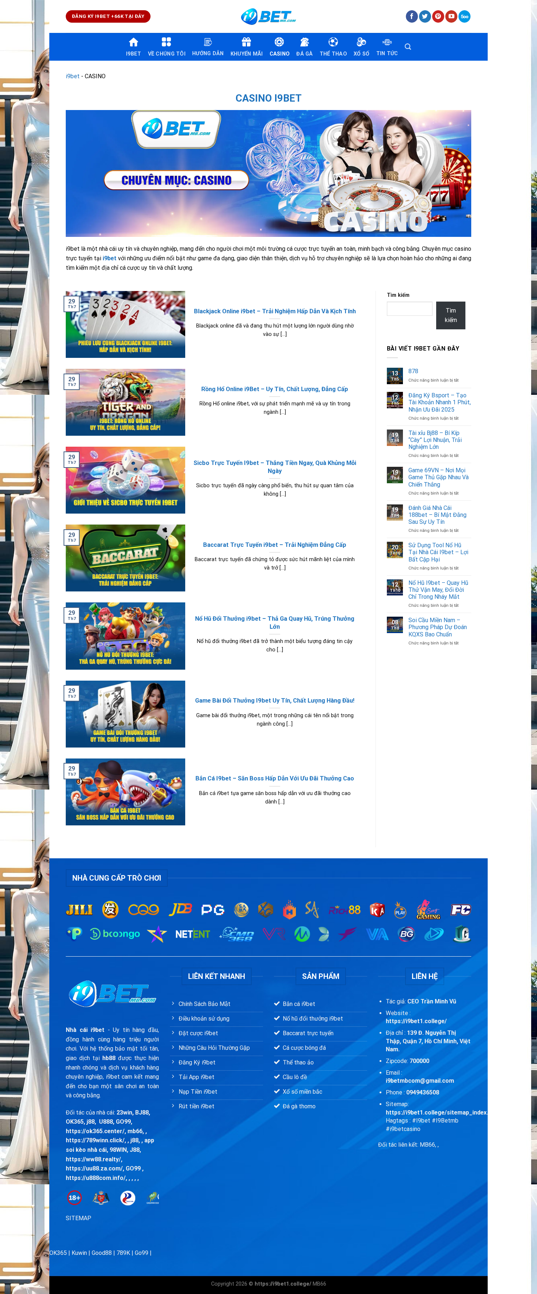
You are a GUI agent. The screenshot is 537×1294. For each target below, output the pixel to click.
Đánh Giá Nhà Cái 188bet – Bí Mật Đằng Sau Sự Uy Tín (437, 514)
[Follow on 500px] (464, 16)
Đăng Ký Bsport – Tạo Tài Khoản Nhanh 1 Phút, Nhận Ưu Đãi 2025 (439, 402)
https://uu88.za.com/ (94, 1168)
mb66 (134, 1131)
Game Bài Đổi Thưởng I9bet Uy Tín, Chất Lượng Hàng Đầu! (274, 700)
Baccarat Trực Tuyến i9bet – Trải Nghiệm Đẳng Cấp (274, 544)
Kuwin (79, 1252)
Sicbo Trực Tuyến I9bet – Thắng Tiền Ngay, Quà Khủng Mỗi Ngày (275, 466)
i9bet (73, 76)
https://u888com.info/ (96, 1177)
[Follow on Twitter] (425, 16)
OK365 (75, 1121)
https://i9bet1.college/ (416, 1021)
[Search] (408, 46)
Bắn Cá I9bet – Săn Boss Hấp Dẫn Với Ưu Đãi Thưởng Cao (274, 778)
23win (124, 1112)
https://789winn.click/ (95, 1140)
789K (123, 1252)
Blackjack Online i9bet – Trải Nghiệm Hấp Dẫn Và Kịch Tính (275, 311)
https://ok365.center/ (95, 1131)
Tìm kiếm (398, 295)
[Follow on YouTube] (451, 16)
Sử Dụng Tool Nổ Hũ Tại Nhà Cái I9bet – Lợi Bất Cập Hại (438, 552)
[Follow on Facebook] (412, 16)
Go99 (141, 1252)
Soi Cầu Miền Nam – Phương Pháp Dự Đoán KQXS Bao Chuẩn (437, 627)
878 (413, 371)
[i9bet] (269, 16)
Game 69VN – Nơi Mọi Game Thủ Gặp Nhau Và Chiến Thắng (438, 477)
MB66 (319, 1284)
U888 (106, 1121)
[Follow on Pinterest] (438, 16)
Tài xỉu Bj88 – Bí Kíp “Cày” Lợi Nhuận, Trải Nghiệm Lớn (435, 440)
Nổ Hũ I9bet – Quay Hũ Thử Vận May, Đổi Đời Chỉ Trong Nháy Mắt (438, 589)
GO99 (123, 1121)
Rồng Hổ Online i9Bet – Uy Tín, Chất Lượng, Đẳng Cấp (274, 389)
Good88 (102, 1252)
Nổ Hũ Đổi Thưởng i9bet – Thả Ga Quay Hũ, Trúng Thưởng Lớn (274, 622)
